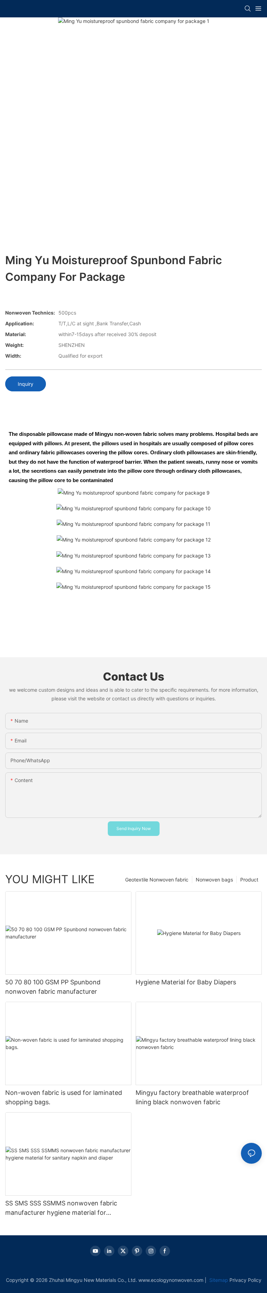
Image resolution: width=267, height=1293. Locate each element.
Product (249, 880)
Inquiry (25, 384)
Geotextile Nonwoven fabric (156, 880)
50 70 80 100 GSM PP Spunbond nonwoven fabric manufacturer (52, 986)
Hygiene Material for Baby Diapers (186, 982)
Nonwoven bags (214, 880)
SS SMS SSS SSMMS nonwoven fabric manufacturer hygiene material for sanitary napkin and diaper (61, 1208)
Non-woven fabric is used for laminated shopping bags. (63, 1097)
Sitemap (218, 1280)
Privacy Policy (245, 1280)
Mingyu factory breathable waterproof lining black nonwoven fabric (192, 1097)
